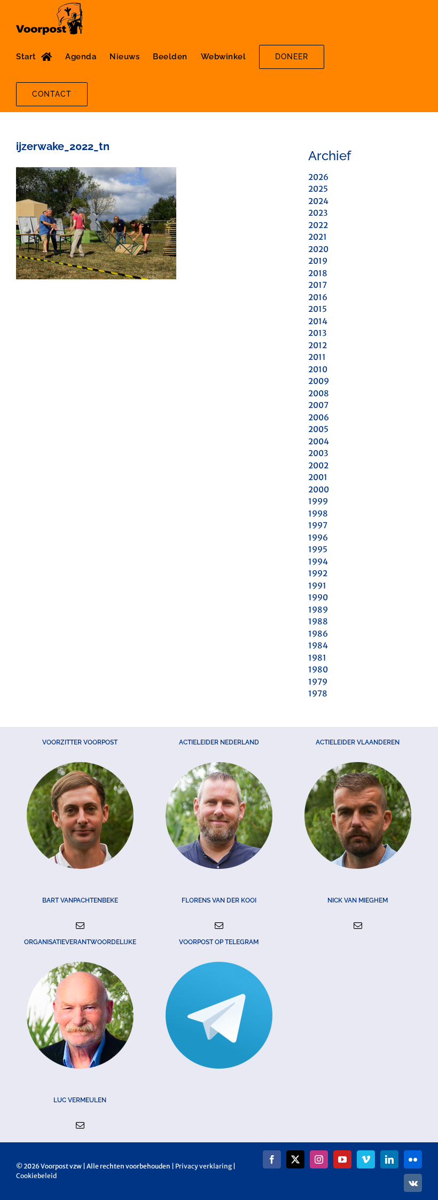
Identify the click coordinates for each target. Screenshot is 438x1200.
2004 (318, 441)
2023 (317, 213)
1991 (317, 586)
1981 (317, 658)
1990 (318, 597)
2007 (318, 405)
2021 (317, 237)
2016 (317, 297)
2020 (318, 249)
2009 (318, 381)
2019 (317, 261)
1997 (317, 525)
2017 (317, 285)
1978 (317, 693)
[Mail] (80, 925)
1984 (318, 645)
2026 (318, 177)
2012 (317, 345)
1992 (317, 573)
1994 (318, 561)
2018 (317, 273)
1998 (318, 513)
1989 (318, 610)
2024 (318, 201)
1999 (318, 501)
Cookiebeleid (36, 1176)
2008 (318, 393)
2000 (318, 489)
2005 (318, 429)
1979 (317, 682)
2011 (317, 357)
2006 (318, 417)
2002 (318, 465)
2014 (317, 321)
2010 (317, 369)
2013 (317, 333)
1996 (318, 537)
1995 (317, 549)
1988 (318, 621)
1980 (318, 669)
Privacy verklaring (203, 1166)
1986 (318, 634)
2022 (318, 225)
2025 (318, 189)
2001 (317, 477)
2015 (317, 309)
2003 (318, 453)
